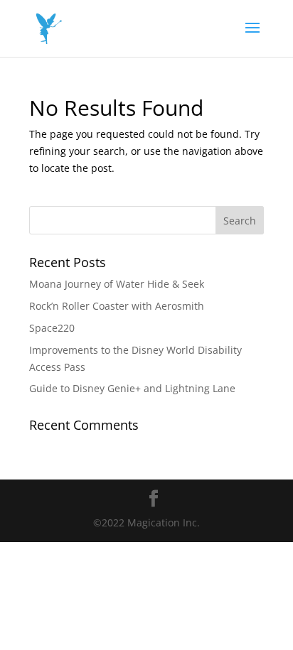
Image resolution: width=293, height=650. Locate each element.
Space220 (52, 328)
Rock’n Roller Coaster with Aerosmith (116, 306)
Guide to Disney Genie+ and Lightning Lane (132, 388)
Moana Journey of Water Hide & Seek (116, 284)
